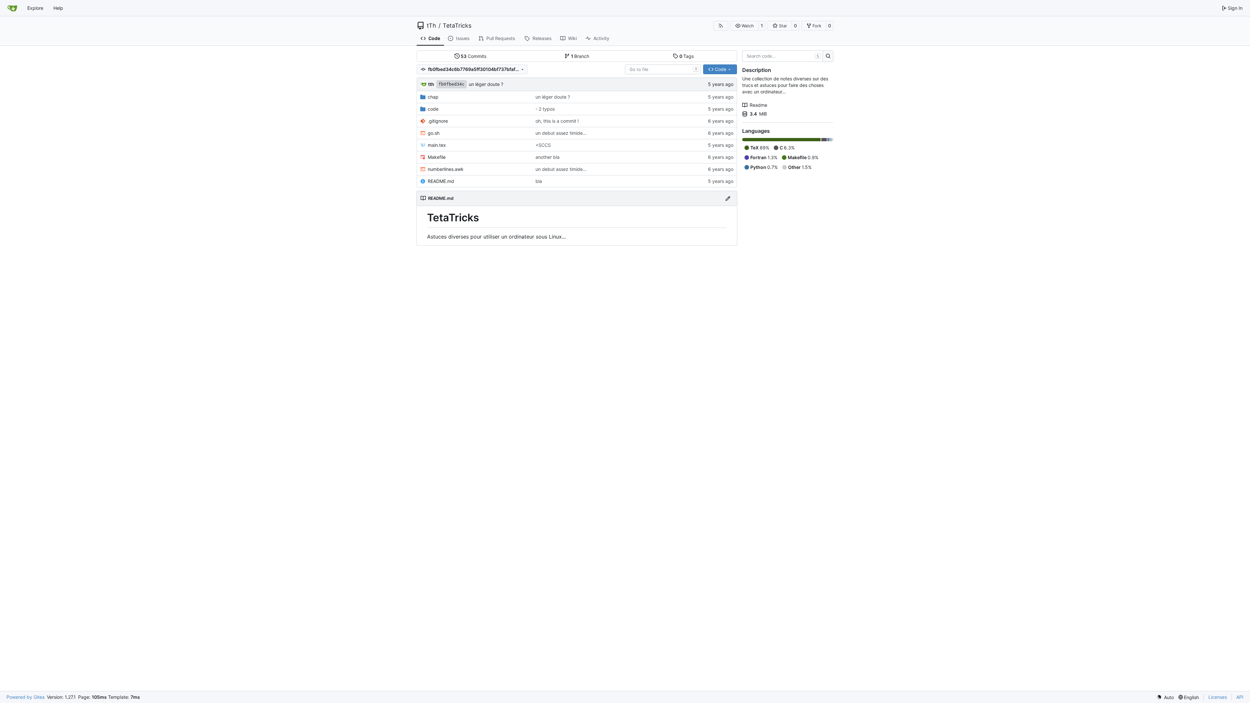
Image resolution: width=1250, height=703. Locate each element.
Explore (35, 8)
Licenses (1217, 697)
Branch (580, 56)
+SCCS (543, 145)
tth (431, 84)
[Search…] (828, 56)
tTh (431, 25)
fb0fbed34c (451, 84)
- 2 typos (545, 109)
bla (538, 181)
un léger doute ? (486, 84)
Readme (758, 105)
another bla (547, 157)
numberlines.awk (446, 169)
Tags (686, 56)
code (433, 109)
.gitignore (438, 121)
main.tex (437, 145)
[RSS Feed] (720, 26)
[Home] (12, 8)
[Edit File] (728, 198)
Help (58, 8)
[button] (744, 26)
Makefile (437, 157)
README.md (441, 181)
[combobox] (663, 69)
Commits (473, 56)
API (1239, 697)
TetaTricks (457, 25)
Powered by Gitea (26, 697)
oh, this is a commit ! (557, 121)
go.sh (433, 133)
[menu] (1165, 697)
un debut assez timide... (561, 133)
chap (433, 97)
